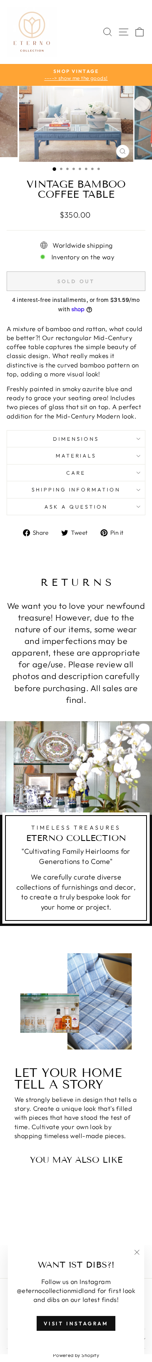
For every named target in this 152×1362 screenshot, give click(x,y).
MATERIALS (76, 455)
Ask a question (76, 507)
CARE (76, 473)
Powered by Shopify (76, 1355)
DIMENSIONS (76, 439)
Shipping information (76, 489)
